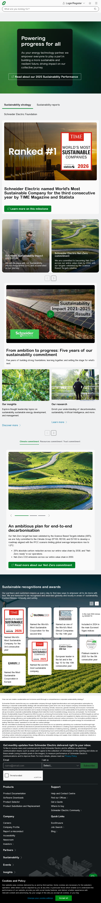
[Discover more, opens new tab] (11, 425)
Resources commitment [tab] (51, 441)
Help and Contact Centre (63, 793)
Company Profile (11, 827)
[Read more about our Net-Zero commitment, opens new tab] (41, 565)
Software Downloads (13, 797)
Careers (7, 823)
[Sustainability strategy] (17, 105)
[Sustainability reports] (48, 105)
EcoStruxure (57, 823)
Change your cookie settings (40, 898)
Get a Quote (57, 802)
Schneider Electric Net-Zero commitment (71, 254)
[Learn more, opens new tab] (59, 422)
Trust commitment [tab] (71, 441)
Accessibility (9, 835)
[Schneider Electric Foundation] (20, 114)
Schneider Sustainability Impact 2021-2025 (24, 257)
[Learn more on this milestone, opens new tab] (27, 209)
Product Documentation (14, 793)
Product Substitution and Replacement (21, 806)
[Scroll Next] (97, 603)
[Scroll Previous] (91, 603)
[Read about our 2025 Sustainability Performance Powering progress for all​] (45, 77)
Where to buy (57, 806)
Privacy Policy (70, 756)
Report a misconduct (13, 831)
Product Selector (11, 802)
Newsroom (8, 840)
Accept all (63, 898)
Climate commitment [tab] (29, 441)
